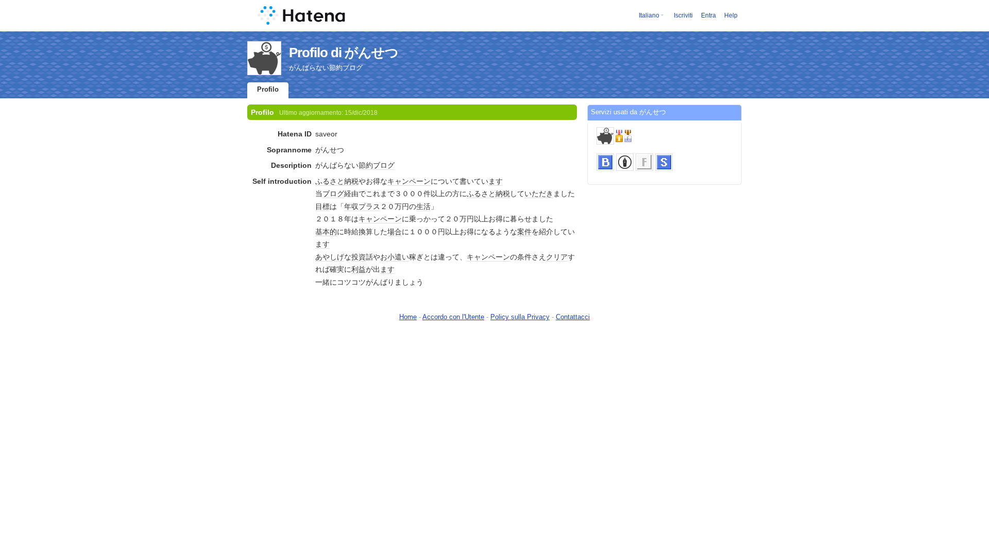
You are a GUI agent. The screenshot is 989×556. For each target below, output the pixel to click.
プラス (369, 206)
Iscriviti (683, 15)
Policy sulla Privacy (520, 317)
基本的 (326, 232)
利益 (358, 269)
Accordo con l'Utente (453, 317)
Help (731, 15)
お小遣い (394, 257)
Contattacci (573, 317)
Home (408, 317)
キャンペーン (409, 181)
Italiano (649, 15)
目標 (322, 206)
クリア (557, 257)
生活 (423, 206)
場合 (394, 232)
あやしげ (329, 257)
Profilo (268, 89)
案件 (524, 232)
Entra (708, 15)
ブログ (384, 165)
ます (495, 181)
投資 (358, 257)
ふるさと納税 (337, 181)
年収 (351, 206)
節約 (366, 165)
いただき (538, 193)
